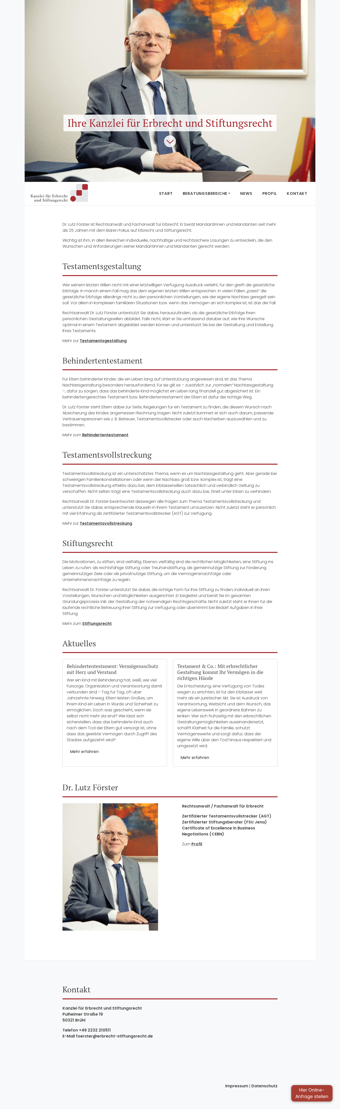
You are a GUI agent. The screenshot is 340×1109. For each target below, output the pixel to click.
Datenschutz (264, 1086)
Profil (269, 193)
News (246, 193)
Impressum (236, 1086)
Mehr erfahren (84, 751)
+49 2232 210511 (95, 1030)
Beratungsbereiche (205, 193)
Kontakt (297, 193)
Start (166, 193)
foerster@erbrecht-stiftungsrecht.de (114, 1036)
